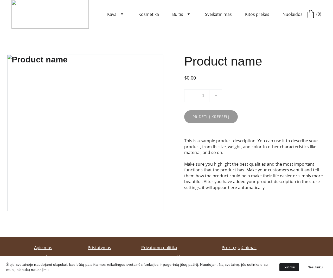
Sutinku (289, 267)
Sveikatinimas (218, 14)
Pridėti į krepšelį (211, 116)
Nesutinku (315, 267)
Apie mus (43, 247)
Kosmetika (148, 14)
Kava (112, 14)
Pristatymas (99, 247)
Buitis (177, 14)
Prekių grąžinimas (239, 247)
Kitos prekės (257, 14)
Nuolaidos (293, 14)
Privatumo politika (159, 247)
